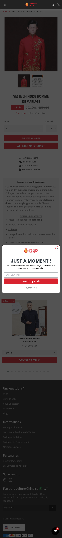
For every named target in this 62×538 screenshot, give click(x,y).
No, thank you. (31, 287)
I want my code (31, 281)
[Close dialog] (57, 248)
